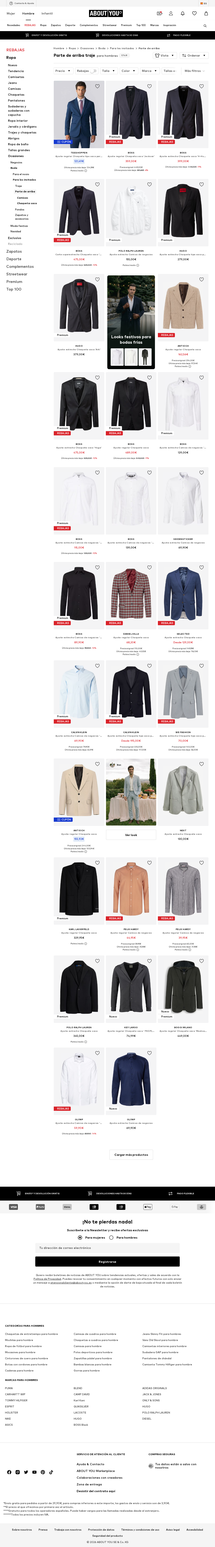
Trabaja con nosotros (67, 1529)
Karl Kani (79, 1400)
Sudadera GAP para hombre (160, 1352)
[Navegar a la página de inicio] (28, 1456)
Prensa (43, 1529)
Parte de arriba (149, 48)
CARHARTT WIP (15, 1394)
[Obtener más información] (79, 170)
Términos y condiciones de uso (140, 1529)
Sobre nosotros (22, 1529)
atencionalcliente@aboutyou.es (71, 1282)
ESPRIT (9, 1406)
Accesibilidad (194, 1529)
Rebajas (83, 71)
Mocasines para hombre (20, 1352)
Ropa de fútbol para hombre (23, 1346)
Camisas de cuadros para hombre (95, 1334)
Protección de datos (101, 1529)
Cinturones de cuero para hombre (26, 1358)
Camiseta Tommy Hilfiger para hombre (167, 1364)
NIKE (8, 1418)
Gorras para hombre (87, 1370)
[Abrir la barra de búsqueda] (203, 26)
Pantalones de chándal (157, 1358)
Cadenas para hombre (19, 1370)
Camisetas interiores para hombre (164, 1346)
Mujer (11, 13)
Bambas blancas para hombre (92, 1364)
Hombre (28, 13)
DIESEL (146, 1418)
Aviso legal (173, 1529)
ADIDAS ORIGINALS (154, 1388)
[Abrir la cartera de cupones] (159, 13)
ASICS (9, 1424)
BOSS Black (81, 1424)
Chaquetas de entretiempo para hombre (31, 1334)
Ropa (72, 48)
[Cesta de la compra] (206, 13)
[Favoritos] (194, 13)
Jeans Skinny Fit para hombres (161, 1334)
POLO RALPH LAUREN (156, 1412)
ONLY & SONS (151, 1400)
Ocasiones (87, 48)
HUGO (146, 1406)
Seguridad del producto (107, 1535)
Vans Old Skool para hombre (160, 1340)
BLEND (78, 1388)
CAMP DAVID (82, 1394)
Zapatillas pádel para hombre (93, 1358)
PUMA (9, 1388)
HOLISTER (11, 1412)
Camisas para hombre (88, 1346)
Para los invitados (122, 48)
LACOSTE (80, 1412)
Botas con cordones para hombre (26, 1364)
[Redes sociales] (9, 1472)
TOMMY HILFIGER (16, 1400)
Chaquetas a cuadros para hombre (96, 1340)
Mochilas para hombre (19, 1340)
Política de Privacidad (47, 1278)
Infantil (47, 13)
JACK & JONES (151, 1394)
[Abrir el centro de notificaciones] (182, 13)
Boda (102, 48)
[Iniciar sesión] (170, 13)
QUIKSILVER (81, 1406)
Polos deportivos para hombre (93, 1352)
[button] (165, 55)
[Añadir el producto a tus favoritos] (97, 86)
